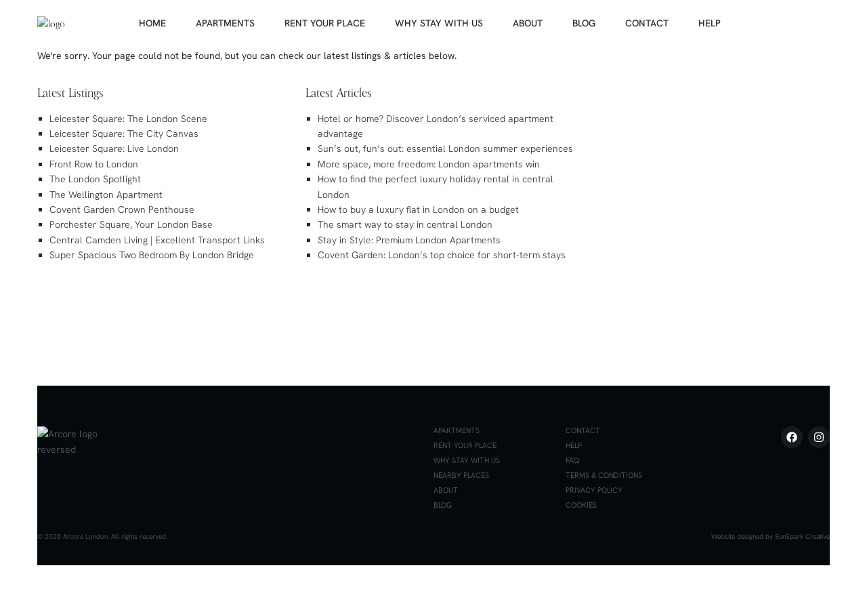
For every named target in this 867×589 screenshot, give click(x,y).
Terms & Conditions (604, 475)
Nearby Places (461, 475)
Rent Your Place (465, 445)
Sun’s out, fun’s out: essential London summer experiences (445, 148)
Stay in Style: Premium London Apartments (409, 240)
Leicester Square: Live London (114, 148)
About (446, 490)
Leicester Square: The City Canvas (123, 133)
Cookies (581, 505)
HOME (152, 23)
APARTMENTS (225, 23)
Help (574, 445)
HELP (709, 23)
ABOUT (528, 23)
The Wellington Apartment (106, 194)
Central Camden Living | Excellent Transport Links (157, 240)
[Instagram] (819, 437)
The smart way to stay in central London (405, 224)
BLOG (583, 23)
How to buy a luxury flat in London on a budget (418, 209)
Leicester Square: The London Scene (128, 119)
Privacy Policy (594, 490)
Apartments (457, 430)
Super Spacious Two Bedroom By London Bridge (151, 255)
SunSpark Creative (802, 536)
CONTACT (647, 23)
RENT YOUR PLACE (324, 23)
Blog (443, 505)
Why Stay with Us (467, 460)
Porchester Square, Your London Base (131, 224)
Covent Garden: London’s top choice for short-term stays (442, 255)
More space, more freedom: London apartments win (429, 164)
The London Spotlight (95, 179)
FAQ (572, 460)
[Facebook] (792, 437)
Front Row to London (93, 164)
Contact (583, 430)
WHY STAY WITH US (439, 23)
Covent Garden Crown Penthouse (121, 209)
